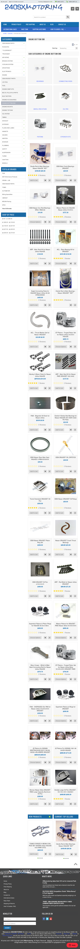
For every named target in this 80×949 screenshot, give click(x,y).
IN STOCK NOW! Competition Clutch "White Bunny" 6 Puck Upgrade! (59, 892)
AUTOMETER (6, 191)
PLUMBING (5, 145)
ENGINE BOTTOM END (9, 103)
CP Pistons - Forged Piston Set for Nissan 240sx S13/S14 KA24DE (65, 334)
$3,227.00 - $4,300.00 (8, 229)
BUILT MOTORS (6, 96)
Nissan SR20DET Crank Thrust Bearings (65, 541)
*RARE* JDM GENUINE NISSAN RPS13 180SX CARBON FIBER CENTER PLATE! (57, 902)
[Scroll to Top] (76, 864)
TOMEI (4, 187)
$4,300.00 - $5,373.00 (8, 233)
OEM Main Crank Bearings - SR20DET (65, 167)
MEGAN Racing (6, 201)
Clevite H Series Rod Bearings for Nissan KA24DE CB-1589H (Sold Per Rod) (66, 418)
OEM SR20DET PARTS (8, 78)
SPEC (4, 205)
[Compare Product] (72, 8)
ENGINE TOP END (7, 110)
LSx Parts (5, 82)
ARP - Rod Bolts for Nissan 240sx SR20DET (66, 583)
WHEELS (5, 163)
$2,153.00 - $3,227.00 (8, 226)
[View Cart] (77, 8)
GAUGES (5, 135)
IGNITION (5, 138)
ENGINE (10, 33)
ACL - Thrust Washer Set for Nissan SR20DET (40, 333)
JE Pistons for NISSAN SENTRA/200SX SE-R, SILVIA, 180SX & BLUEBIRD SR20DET (40, 750)
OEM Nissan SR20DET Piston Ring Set (40, 541)
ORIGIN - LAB (6, 180)
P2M (3, 173)
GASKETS (5, 131)
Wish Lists (60, 1)
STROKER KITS (66, 137)
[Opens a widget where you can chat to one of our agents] (72, 945)
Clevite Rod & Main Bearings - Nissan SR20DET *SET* (66, 292)
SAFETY (4, 149)
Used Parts (5, 159)
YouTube (50, 919)
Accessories (5, 47)
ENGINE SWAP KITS (8, 89)
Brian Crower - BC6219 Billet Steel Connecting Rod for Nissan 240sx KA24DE (40, 667)
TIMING (4, 117)
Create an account (18, 1)
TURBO (4, 156)
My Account (4, 1)
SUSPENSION (6, 152)
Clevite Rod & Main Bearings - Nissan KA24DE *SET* (40, 167)
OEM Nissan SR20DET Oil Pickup (65, 499)
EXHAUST (5, 121)
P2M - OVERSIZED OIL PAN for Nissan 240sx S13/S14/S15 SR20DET (40, 709)
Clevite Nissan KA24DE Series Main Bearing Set (45, 845)
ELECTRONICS (6, 71)
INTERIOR (5, 142)
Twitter (47, 919)
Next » (77, 44)
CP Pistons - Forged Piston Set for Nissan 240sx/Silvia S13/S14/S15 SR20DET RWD (65, 667)
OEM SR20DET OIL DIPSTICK (66, 457)
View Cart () (73, 1)
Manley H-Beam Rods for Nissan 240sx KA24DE (40, 375)
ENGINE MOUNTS (7, 106)
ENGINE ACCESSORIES (9, 100)
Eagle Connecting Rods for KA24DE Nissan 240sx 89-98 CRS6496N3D (40, 293)
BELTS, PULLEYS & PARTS (10, 92)
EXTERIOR (5, 124)
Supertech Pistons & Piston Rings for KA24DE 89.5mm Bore (40, 625)
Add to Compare (49, 180)
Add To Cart (34, 180)
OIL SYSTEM (5, 114)
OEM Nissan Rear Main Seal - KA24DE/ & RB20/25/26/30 (40, 458)
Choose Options (61, 180)
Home (5, 33)
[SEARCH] (68, 17)
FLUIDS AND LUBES (8, 128)
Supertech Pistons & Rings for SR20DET (65, 708)
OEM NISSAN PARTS (8, 43)
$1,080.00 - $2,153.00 (8, 222)
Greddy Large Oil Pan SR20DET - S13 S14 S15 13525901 (65, 791)
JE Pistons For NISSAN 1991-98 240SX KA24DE (65, 749)
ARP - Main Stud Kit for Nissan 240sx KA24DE (40, 250)
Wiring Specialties (7, 194)
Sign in (10, 1)
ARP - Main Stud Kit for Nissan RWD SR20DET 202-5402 (66, 375)
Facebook (44, 919)
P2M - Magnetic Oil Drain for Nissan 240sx (40, 417)
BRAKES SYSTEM (7, 61)
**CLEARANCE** (7, 50)
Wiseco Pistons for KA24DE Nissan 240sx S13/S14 (66, 209)
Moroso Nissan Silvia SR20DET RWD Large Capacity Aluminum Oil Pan (40, 792)
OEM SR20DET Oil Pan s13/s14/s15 (40, 583)
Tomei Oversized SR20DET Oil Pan (40, 500)
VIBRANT (5, 198)
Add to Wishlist (45, 180)
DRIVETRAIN (6, 68)
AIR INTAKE (5, 57)
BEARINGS (40, 81)
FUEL (3, 85)
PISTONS (40, 137)
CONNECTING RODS (65, 81)
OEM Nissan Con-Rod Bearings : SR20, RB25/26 (40, 209)
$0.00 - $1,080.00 (7, 219)
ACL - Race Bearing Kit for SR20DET (65, 250)
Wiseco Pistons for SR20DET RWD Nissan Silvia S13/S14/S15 (65, 625)
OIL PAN (65, 109)
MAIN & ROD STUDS (40, 109)
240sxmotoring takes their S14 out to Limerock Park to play (59, 882)
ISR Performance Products (9, 177)
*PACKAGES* (6, 54)
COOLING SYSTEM (7, 64)
